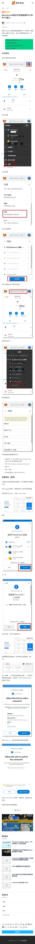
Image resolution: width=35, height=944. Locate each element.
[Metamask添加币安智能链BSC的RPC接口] (17, 87)
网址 (4, 911)
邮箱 (4, 906)
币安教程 (7, 12)
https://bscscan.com (19, 472)
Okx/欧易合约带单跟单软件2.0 (14, 46)
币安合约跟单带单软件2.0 (13, 40)
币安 (3, 12)
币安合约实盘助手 (11, 48)
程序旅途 (24, 940)
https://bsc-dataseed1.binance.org (20, 464)
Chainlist (7, 489)
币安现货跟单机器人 (11, 43)
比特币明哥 (8, 23)
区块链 (13, 23)
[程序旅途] (17, 3)
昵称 (4, 902)
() (18, 810)
